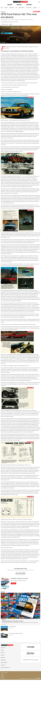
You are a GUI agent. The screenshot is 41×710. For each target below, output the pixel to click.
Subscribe (35, 7)
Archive (3, 665)
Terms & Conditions (4, 672)
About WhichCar (5, 667)
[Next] (39, 7)
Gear (16, 7)
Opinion (3, 657)
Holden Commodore (19, 131)
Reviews (6, 7)
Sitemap (2, 676)
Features (3, 660)
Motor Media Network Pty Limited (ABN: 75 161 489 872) (28, 678)
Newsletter (4, 662)
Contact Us (3, 678)
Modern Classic (21, 7)
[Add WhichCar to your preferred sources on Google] (20, 573)
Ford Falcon (30, 51)
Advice (2, 652)
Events (2, 655)
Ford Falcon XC (10, 68)
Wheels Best (11, 7)
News (2, 7)
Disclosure (3, 675)
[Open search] (39, 2)
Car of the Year (28, 7)
